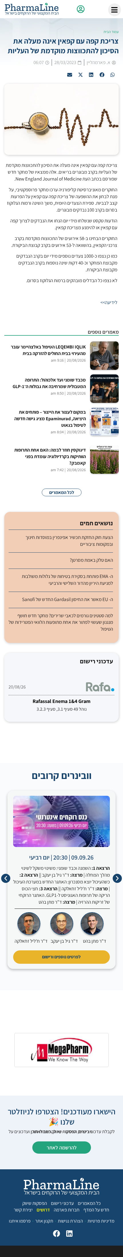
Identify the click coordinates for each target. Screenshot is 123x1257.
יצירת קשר (23, 1210)
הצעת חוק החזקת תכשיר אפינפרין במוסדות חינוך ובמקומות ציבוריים (69, 540)
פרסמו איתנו (20, 1221)
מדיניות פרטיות (101, 1221)
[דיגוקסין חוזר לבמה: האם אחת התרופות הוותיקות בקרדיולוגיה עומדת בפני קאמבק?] (104, 459)
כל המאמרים (89, 1203)
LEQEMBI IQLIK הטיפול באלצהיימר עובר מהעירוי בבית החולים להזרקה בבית (48, 350)
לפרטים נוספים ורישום (61, 957)
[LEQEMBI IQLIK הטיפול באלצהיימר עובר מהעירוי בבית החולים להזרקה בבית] (104, 355)
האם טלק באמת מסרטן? (91, 560)
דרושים (43, 1210)
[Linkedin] (69, 1233)
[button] (113, 74)
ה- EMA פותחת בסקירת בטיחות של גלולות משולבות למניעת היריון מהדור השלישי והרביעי (67, 579)
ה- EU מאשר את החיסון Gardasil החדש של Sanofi (67, 599)
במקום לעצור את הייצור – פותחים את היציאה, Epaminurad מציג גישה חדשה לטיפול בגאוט (50, 418)
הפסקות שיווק (34, 1203)
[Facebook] (56, 1233)
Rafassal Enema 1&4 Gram (61, 701)
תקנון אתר (44, 1221)
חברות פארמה (67, 1210)
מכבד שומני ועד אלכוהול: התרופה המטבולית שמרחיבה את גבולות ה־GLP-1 (49, 383)
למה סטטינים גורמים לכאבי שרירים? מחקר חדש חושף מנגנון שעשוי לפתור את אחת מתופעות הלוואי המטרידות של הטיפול (61, 622)
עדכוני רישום (62, 1203)
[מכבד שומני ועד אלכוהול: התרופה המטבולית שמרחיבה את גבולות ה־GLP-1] (104, 388)
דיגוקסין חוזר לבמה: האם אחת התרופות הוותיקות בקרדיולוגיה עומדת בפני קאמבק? (50, 456)
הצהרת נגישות (70, 1221)
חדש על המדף (96, 1210)
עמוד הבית (111, 31)
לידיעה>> (108, 302)
